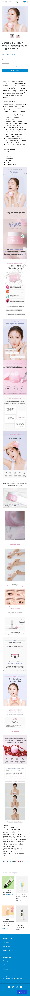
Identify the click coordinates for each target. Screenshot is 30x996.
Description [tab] (5, 77)
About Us (6, 942)
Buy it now (15, 70)
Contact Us (6, 946)
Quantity (4, 59)
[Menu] (27, 2)
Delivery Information (9, 961)
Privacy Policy (7, 965)
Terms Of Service (8, 969)
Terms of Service (8, 950)
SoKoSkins (6, 2)
